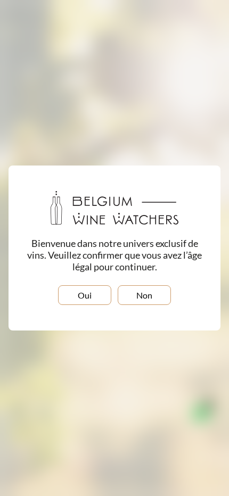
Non (144, 295)
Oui (85, 295)
